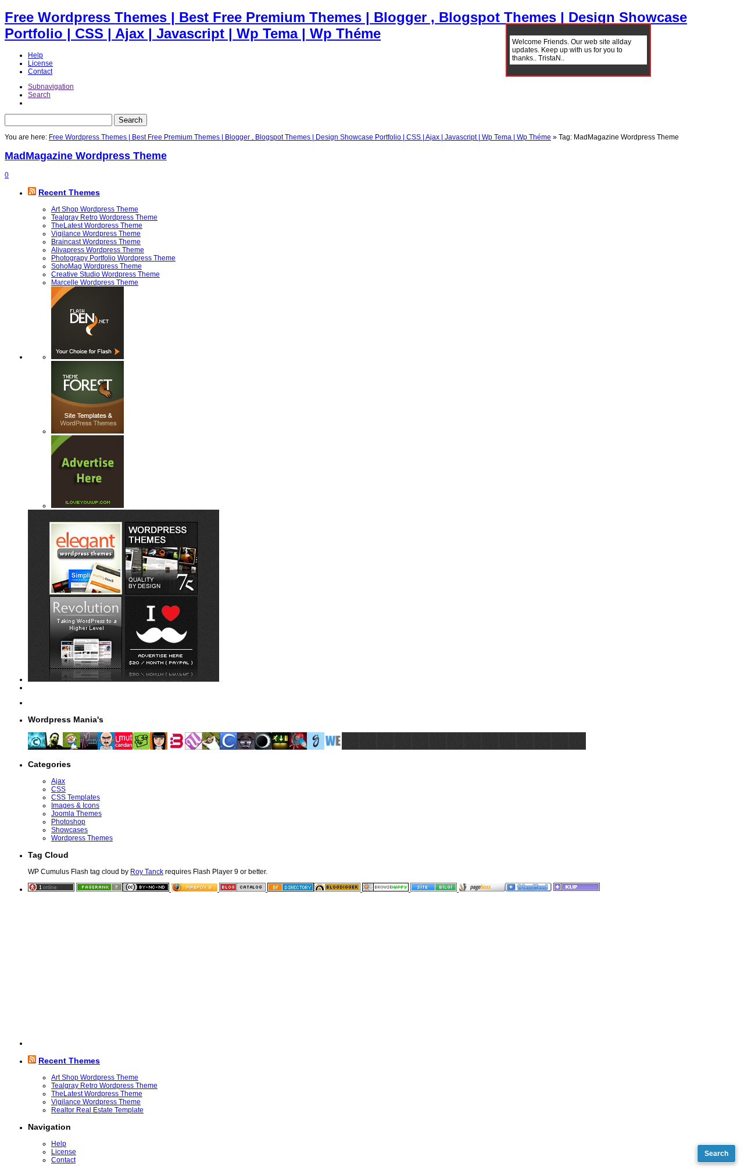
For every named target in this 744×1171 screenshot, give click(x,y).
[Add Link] (350, 747)
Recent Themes (69, 192)
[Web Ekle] (333, 747)
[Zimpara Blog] (106, 747)
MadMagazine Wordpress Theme (86, 156)
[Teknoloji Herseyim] (54, 747)
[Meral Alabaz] (158, 747)
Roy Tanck (146, 872)
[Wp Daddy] (89, 747)
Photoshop (68, 822)
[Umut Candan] (124, 747)
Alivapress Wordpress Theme (97, 250)
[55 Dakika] (228, 747)
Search (39, 95)
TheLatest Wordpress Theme (96, 225)
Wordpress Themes (82, 838)
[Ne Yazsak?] (141, 747)
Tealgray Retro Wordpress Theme (104, 217)
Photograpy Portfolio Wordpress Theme (113, 258)
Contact (40, 71)
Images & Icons (75, 805)
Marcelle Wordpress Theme (94, 282)
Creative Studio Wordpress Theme (105, 274)
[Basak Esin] (176, 747)
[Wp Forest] (71, 747)
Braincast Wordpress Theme (96, 242)
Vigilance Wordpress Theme (96, 234)
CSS (58, 789)
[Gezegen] (263, 747)
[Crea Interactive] (36, 747)
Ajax (58, 781)
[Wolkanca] (211, 747)
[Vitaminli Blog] (246, 747)
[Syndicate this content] (32, 192)
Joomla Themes (76, 814)
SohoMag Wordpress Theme (96, 266)
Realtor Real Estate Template (97, 1110)
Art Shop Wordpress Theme (94, 209)
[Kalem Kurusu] (280, 747)
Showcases (69, 830)
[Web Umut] (193, 747)
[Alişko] (298, 747)
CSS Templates (75, 797)
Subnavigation (51, 87)
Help (35, 55)
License (40, 63)
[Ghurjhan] (315, 747)
